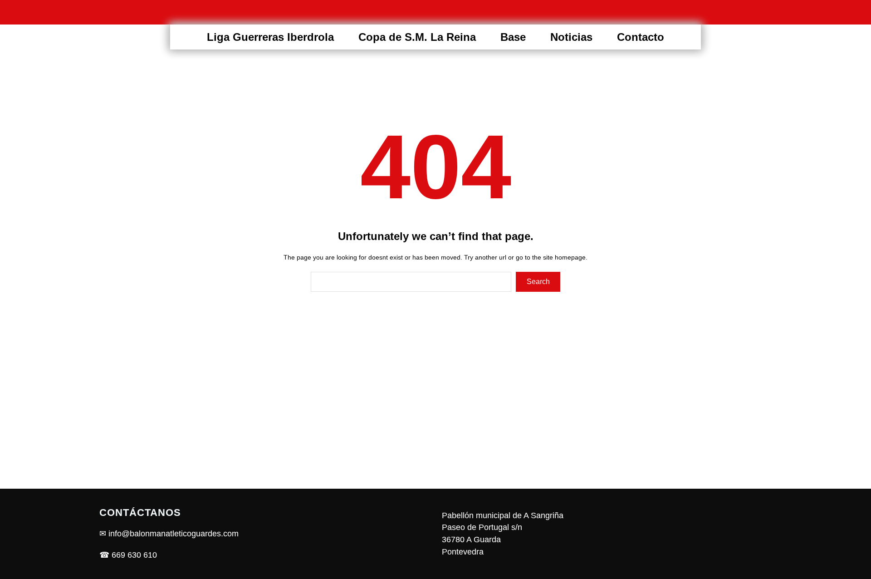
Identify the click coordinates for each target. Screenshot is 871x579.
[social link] (791, 12)
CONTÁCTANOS (140, 512)
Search (538, 281)
